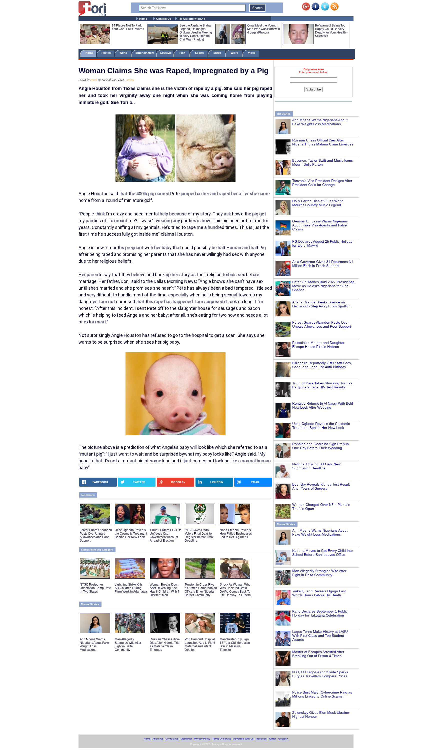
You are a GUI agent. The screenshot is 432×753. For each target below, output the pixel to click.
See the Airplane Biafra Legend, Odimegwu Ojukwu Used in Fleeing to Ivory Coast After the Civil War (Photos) (196, 32)
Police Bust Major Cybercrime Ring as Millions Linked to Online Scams (322, 694)
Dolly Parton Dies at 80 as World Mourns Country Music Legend (318, 203)
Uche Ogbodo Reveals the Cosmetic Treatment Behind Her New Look (321, 426)
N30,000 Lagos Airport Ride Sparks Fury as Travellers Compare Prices (320, 674)
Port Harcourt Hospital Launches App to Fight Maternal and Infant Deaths (200, 645)
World (124, 52)
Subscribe (313, 89)
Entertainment (145, 52)
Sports (200, 52)
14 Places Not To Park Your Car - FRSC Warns (128, 27)
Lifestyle (166, 52)
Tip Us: (191, 18)
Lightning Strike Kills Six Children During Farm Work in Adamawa (131, 588)
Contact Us (163, 18)
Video (252, 52)
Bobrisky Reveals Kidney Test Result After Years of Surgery (321, 486)
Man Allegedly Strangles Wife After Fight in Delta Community (319, 573)
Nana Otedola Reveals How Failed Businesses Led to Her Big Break (236, 533)
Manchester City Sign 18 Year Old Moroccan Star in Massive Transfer (235, 645)
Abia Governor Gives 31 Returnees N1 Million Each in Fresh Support (322, 264)
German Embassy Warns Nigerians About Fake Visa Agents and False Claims (320, 225)
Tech (182, 52)
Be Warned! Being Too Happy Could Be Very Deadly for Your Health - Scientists (331, 31)
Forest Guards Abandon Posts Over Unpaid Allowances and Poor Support (321, 324)
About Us (157, 738)
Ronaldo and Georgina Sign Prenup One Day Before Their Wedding (320, 446)
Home (143, 18)
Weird (235, 52)
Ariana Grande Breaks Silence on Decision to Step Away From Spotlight (322, 304)
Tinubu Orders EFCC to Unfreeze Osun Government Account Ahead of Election (166, 535)
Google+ (283, 738)
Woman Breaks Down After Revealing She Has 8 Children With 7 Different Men (165, 590)
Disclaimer (186, 738)
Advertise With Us (243, 738)
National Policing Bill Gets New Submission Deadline (316, 466)
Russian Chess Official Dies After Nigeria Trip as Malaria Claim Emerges (322, 142)
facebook (261, 738)
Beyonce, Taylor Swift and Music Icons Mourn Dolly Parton (322, 162)
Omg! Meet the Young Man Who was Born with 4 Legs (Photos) (263, 29)
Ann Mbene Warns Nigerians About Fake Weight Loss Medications (320, 122)
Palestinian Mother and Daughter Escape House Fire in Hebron (318, 345)
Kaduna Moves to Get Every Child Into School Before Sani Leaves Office (322, 553)
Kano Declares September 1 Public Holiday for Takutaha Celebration (320, 613)
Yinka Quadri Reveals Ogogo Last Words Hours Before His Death (319, 593)
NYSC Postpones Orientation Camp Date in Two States (95, 588)
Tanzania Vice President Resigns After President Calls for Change (322, 183)
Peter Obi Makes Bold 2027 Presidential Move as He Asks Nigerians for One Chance (323, 286)
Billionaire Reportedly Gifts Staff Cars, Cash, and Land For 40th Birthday (322, 365)
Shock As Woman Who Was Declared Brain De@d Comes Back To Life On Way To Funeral (236, 590)
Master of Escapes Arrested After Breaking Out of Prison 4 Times (318, 654)
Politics (106, 52)
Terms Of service (221, 738)
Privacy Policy (202, 738)
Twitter (272, 738)
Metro (217, 52)
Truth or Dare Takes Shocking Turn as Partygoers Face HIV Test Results (322, 385)
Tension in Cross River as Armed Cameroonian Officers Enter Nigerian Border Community (201, 590)
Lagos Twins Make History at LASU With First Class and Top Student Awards (320, 636)
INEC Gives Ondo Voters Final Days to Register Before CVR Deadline (199, 535)
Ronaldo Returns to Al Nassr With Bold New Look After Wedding (322, 405)
